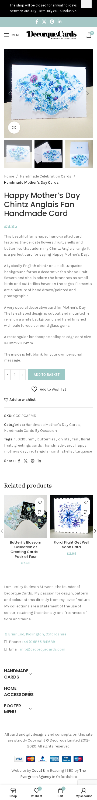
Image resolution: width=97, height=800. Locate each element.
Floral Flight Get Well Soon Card (71, 544)
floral (85, 439)
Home (9, 176)
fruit (8, 445)
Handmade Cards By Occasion (30, 430)
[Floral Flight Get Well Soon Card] (71, 516)
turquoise (83, 451)
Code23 (38, 770)
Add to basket (47, 375)
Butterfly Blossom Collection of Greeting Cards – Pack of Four (25, 549)
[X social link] (44, 22)
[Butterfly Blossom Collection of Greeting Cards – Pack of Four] (25, 516)
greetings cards (28, 445)
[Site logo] (51, 34)
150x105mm (24, 439)
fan (75, 439)
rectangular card (44, 451)
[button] (9, 93)
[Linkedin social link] (59, 22)
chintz (64, 439)
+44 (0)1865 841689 (38, 641)
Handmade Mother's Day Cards (31, 182)
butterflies (46, 439)
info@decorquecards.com (42, 649)
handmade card (58, 445)
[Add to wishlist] (39, 502)
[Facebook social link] (37, 22)
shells (67, 451)
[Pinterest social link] (52, 22)
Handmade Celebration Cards (45, 176)
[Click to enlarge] (14, 127)
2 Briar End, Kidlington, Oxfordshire (35, 634)
